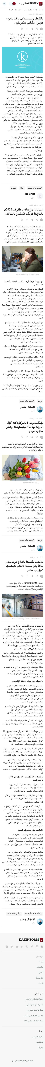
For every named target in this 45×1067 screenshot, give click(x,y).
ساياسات (40, 967)
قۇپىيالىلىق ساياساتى (35, 1005)
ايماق (22, 188)
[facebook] (32, 946)
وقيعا (24, 10)
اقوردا (11, 10)
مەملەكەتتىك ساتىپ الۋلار (33, 1021)
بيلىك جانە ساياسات (33, 913)
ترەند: (41, 10)
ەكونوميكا (39, 978)
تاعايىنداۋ (18, 10)
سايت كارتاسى (37, 1037)
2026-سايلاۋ (32, 10)
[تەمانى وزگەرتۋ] (12, 4)
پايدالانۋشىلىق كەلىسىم (34, 999)
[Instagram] (41, 29)
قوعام (40, 401)
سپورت (13, 188)
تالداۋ (41, 973)
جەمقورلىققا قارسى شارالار (33, 1015)
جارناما (40, 1048)
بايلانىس (39, 1042)
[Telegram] (31, 29)
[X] (22, 29)
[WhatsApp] (36, 29)
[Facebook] (27, 29)
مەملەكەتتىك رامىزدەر (35, 1010)
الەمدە (41, 983)
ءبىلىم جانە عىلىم (35, 188)
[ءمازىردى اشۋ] (4, 4)
